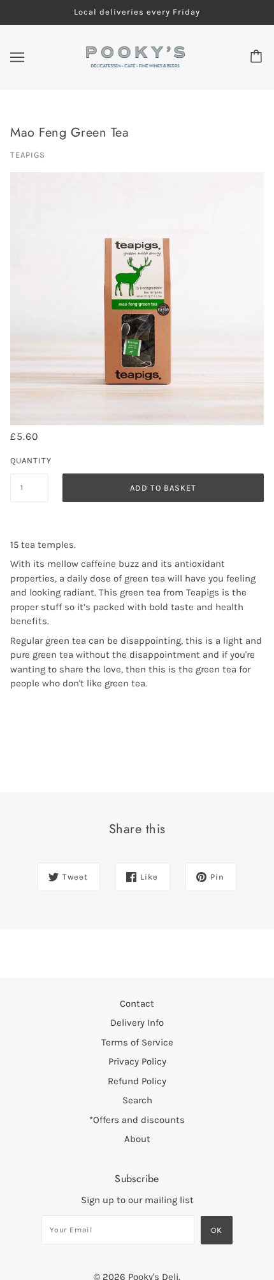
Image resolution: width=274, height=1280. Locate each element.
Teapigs (27, 155)
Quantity (29, 460)
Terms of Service (137, 1042)
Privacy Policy (137, 1061)
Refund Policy (137, 1081)
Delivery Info (137, 1022)
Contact (137, 1003)
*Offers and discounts (137, 1120)
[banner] (135, 56)
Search (137, 1100)
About (137, 1139)
